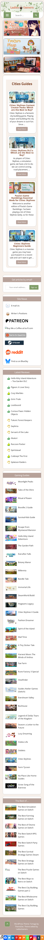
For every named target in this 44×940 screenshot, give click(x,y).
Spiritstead (16, 450)
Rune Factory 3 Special (28, 671)
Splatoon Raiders (18, 462)
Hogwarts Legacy (26, 603)
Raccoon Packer (18, 444)
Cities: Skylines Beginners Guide (22, 244)
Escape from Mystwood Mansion (27, 528)
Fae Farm (22, 663)
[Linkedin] (13, 937)
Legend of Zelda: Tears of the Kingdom (28, 717)
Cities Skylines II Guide (28, 612)
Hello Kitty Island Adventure (25, 537)
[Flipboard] (31, 937)
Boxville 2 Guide (25, 507)
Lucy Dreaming (25, 733)
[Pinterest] (16, 937)
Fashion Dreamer (26, 620)
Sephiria (14, 426)
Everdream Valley (26, 697)
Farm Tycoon (24, 767)
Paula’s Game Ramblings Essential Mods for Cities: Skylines (22, 198)
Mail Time (22, 637)
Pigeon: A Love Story (20, 387)
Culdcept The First (19, 456)
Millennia (22, 570)
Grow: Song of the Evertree (26, 786)
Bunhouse (22, 706)
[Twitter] (9, 937)
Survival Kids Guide (26, 517)
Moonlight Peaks (25, 481)
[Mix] (24, 937)
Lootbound (16, 405)
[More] (42, 937)
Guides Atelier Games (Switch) (28, 690)
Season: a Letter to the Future (28, 726)
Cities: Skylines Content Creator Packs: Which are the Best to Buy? (22, 107)
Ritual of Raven (25, 498)
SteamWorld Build (26, 595)
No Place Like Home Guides (27, 777)
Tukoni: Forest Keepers (21, 420)
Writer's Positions (19, 313)
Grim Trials (16, 399)
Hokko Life (23, 742)
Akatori (14, 438)
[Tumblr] (38, 937)
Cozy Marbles (17, 393)
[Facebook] (5, 937)
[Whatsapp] (27, 937)
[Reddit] (20, 937)
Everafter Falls (24, 554)
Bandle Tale (23, 578)
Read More (22, 129)
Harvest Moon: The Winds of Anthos (26, 656)
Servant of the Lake (20, 432)
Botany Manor (24, 562)
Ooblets (21, 750)
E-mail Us (15, 305)
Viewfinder (23, 679)
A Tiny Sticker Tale (26, 645)
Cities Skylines (24, 758)
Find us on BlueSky (19, 361)
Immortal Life (24, 587)
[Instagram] (35, 937)
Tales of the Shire (26, 489)
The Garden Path (25, 545)
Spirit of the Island (26, 628)
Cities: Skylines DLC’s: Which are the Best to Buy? (22, 153)
